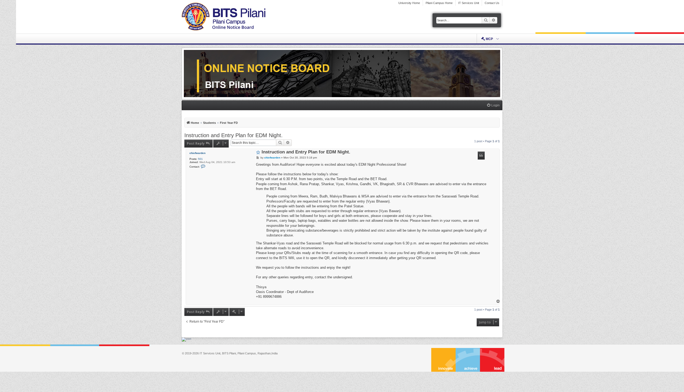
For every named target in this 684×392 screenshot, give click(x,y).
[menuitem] (493, 105)
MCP (489, 39)
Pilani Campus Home (439, 3)
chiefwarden (197, 153)
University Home (409, 3)
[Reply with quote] (481, 156)
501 (200, 158)
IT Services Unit (468, 3)
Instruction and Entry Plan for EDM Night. (233, 135)
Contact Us (492, 3)
